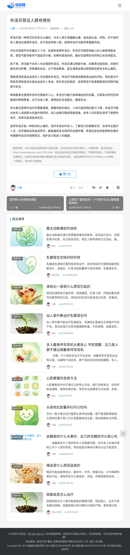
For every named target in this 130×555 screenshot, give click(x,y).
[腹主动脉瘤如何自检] (26, 236)
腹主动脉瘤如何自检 (61, 228)
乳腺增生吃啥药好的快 (63, 258)
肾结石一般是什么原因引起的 (68, 287)
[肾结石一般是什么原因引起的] (26, 294)
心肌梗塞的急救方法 (61, 378)
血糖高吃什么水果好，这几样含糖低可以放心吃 (81, 436)
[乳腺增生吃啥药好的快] (26, 265)
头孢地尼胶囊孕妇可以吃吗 (66, 407)
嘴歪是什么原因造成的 (63, 466)
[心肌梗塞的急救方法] (26, 386)
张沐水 (65, 549)
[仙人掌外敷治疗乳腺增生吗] (26, 323)
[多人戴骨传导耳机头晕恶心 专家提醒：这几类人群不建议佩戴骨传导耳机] (26, 352)
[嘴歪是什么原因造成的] (26, 473)
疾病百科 (54, 28)
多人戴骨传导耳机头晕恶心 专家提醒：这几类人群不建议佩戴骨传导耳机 (82, 347)
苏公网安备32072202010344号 (89, 545)
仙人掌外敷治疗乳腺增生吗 (66, 316)
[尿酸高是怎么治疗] (26, 502)
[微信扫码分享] (94, 187)
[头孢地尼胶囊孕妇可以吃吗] (26, 415)
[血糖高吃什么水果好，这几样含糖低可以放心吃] (26, 444)
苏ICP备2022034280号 (58, 545)
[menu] (119, 5)
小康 (12, 28)
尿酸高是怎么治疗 (59, 495)
